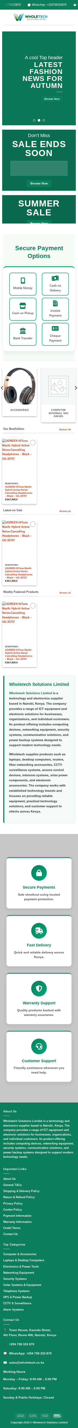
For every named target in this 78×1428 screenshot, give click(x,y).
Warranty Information (17, 1221)
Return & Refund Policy (19, 1197)
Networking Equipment (18, 1272)
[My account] (65, 17)
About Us (9, 1178)
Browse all (65, 511)
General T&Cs (12, 1185)
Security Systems (15, 1278)
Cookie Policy (12, 1209)
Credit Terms (11, 1228)
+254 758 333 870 (21, 1344)
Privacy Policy (13, 1203)
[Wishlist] (58, 17)
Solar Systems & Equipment (22, 1285)
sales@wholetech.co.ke (26, 1362)
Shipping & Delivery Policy (21, 1191)
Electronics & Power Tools (21, 1266)
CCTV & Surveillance (17, 1303)
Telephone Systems (16, 1291)
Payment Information (17, 1215)
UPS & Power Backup (17, 1297)
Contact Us (10, 1234)
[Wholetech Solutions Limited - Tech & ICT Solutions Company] (31, 17)
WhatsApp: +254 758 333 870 (30, 1353)
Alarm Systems (13, 1309)
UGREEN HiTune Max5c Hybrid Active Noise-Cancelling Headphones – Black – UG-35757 (18, 491)
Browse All (65, 429)
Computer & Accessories (19, 1254)
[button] (5, 17)
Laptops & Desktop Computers (23, 1260)
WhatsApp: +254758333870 (47, 4)
